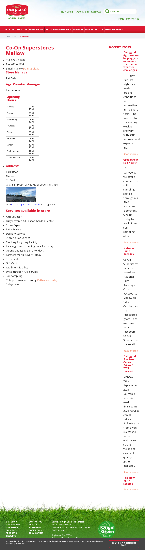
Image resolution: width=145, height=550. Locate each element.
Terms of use (36, 533)
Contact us (35, 521)
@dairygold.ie (31, 68)
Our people (12, 527)
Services (78, 29)
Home (121, 18)
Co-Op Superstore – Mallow (25, 204)
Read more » (130, 154)
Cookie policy (36, 530)
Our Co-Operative (16, 29)
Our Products (94, 29)
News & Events (114, 29)
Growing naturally (12, 537)
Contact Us (132, 18)
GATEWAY (96, 11)
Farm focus (12, 530)
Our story (11, 521)
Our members (13, 524)
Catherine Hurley (47, 280)
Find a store (66, 11)
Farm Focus (36, 29)
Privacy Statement (35, 526)
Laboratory (82, 11)
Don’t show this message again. (124, 544)
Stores (16, 36)
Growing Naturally (58, 29)
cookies (22, 541)
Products (11, 533)
